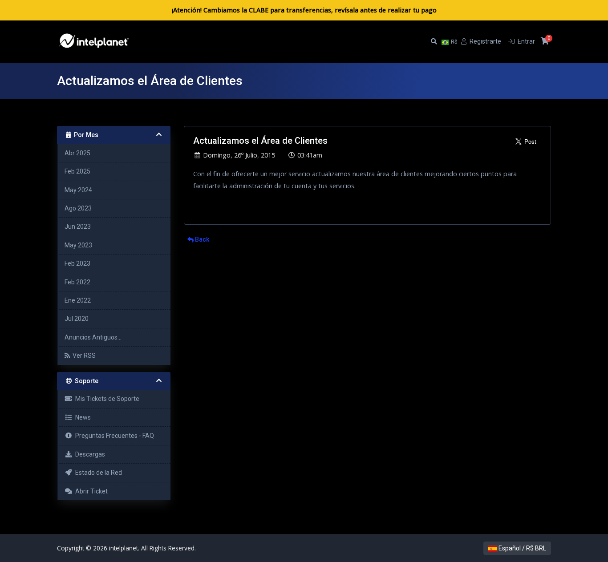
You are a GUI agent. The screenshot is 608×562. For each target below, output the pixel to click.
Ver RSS (83, 355)
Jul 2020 (77, 318)
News (82, 417)
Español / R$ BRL (521, 548)
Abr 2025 (77, 153)
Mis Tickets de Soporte (106, 398)
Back (201, 239)
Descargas (89, 454)
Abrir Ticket (90, 491)
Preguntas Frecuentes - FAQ (113, 435)
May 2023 (78, 245)
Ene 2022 (78, 300)
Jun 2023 (78, 226)
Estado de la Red (97, 472)
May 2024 (78, 190)
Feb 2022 (77, 282)
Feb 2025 (77, 171)
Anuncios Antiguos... (93, 337)
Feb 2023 (77, 263)
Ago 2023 (78, 208)
